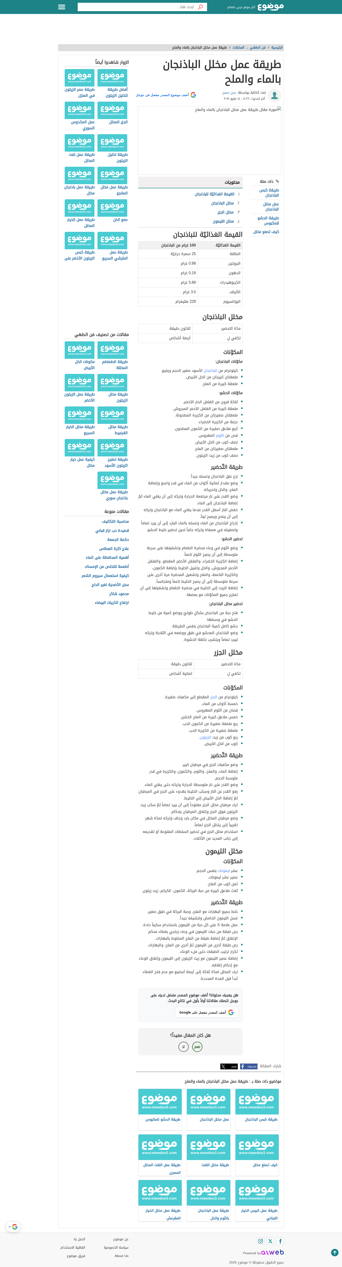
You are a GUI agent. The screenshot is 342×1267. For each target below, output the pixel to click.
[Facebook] (280, 1241)
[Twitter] (270, 1241)
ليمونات (224, 870)
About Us (121, 1256)
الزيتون (205, 737)
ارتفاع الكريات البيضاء (112, 602)
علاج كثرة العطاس (114, 548)
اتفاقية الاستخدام (72, 1247)
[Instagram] (260, 1241)
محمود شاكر (119, 594)
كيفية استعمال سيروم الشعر (105, 575)
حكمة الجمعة (118, 539)
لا (183, 1046)
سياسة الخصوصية (116, 1247)
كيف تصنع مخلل (266, 231)
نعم (197, 1046)
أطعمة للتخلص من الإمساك (107, 566)
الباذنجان (210, 370)
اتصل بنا (79, 1239)
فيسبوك (251, 1066)
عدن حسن (229, 93)
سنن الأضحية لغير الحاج (110, 585)
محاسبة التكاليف (115, 521)
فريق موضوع (76, 1256)
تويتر (234, 1066)
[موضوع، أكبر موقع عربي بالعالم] (271, 7)
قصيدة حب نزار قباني (112, 530)
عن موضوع (120, 1239)
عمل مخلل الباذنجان (271, 206)
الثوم (220, 435)
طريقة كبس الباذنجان (269, 192)
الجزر (213, 697)
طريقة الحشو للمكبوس (268, 220)
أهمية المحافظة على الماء (107, 557)
